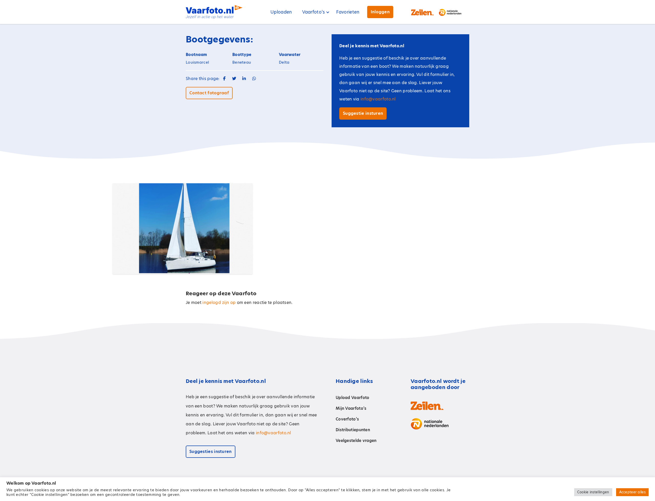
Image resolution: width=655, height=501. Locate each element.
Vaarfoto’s (313, 12)
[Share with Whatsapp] (254, 79)
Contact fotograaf (209, 93)
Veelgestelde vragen (356, 440)
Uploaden (281, 12)
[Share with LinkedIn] (244, 79)
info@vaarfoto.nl (378, 99)
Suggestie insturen (363, 113)
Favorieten (347, 12)
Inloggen (380, 12)
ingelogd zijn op (219, 302)
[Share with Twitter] (234, 79)
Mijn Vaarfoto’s (351, 408)
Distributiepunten (353, 429)
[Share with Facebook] (224, 79)
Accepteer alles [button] (632, 492)
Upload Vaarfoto (352, 397)
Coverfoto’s (347, 419)
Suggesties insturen (210, 451)
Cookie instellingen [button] (593, 492)
